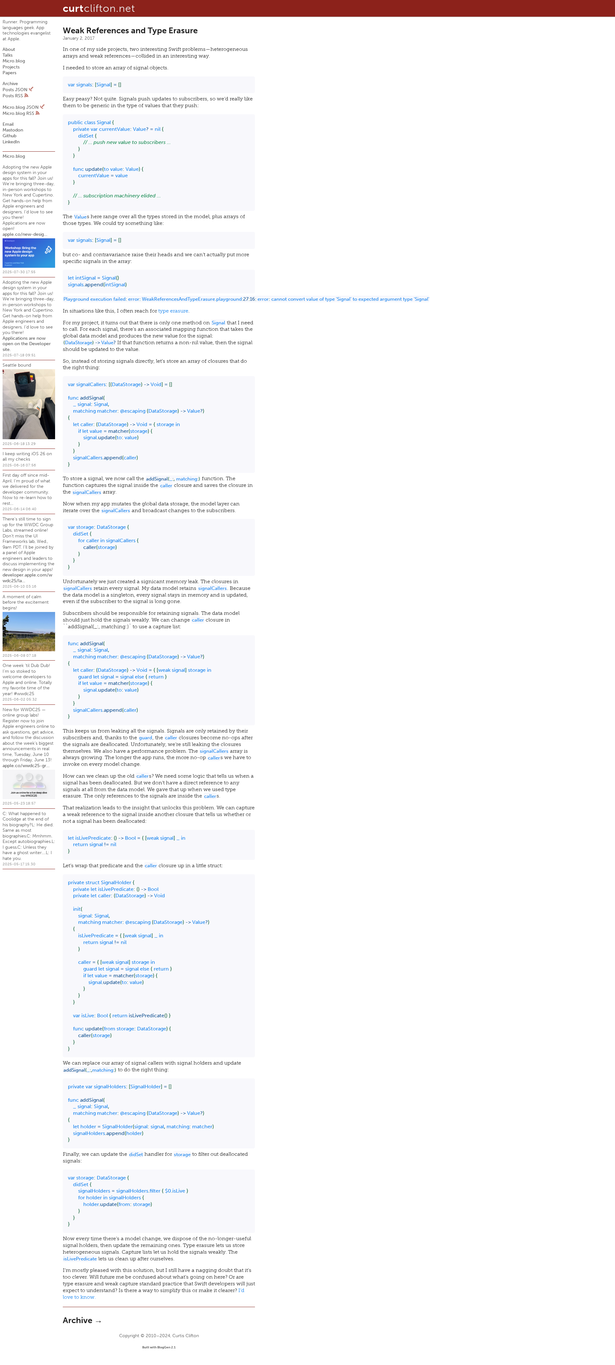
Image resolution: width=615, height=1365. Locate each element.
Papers (9, 72)
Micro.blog (14, 61)
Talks (7, 55)
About (9, 49)
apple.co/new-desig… (25, 234)
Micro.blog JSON (21, 107)
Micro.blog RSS (18, 113)
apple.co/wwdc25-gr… (26, 765)
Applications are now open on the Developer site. (27, 344)
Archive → (82, 1320)
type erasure (173, 311)
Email (8, 124)
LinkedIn (11, 142)
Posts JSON (16, 89)
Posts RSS (13, 96)
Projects (11, 67)
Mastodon (13, 130)
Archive (10, 83)
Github (9, 136)
